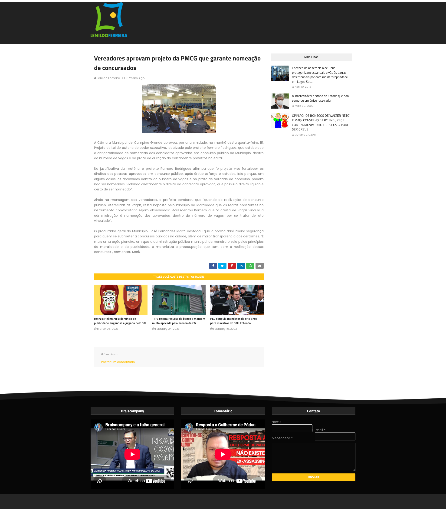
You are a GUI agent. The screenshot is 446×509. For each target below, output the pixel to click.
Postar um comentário (118, 362)
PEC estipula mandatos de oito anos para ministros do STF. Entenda (233, 321)
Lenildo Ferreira (108, 78)
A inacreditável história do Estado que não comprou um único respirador (320, 98)
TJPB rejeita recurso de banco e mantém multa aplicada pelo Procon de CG (178, 321)
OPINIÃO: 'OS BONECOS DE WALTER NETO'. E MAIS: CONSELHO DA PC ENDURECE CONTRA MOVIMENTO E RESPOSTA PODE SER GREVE (321, 122)
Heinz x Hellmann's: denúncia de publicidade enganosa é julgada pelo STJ (120, 321)
